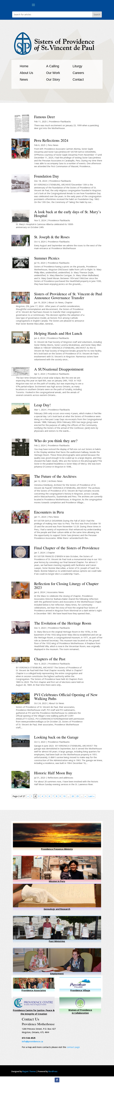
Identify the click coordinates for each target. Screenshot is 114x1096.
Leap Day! (42, 404)
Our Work (53, 73)
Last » (91, 796)
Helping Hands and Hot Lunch (58, 333)
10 (64, 796)
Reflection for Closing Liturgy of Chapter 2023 (66, 585)
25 (77, 796)
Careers (78, 73)
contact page (73, 1047)
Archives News (55, 481)
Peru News (53, 145)
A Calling (52, 66)
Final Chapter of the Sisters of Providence (66, 547)
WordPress (52, 1071)
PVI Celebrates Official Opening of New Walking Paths (66, 696)
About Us (26, 73)
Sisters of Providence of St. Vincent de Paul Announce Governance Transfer (68, 295)
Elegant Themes (29, 1071)
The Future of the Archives (55, 476)
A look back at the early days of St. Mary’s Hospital (67, 213)
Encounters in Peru (49, 512)
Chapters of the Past (49, 658)
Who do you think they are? (55, 440)
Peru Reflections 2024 (51, 140)
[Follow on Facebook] (57, 1080)
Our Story (53, 79)
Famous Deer (44, 116)
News (24, 79)
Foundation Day (46, 176)
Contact (78, 79)
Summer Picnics (46, 258)
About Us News (56, 302)
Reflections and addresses (60, 777)
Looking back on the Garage (56, 737)
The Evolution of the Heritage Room (62, 623)
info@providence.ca (32, 1041)
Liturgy (77, 66)
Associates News (55, 592)
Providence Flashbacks (60, 121)
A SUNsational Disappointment (58, 369)
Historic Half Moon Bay (53, 772)
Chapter (68, 302)
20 (73, 796)
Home (24, 66)
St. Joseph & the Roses (52, 236)
